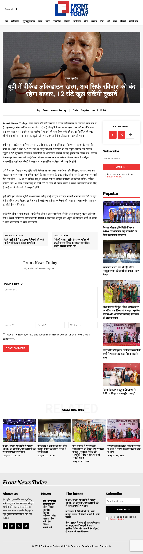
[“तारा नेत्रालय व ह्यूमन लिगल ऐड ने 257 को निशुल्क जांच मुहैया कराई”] (121, 374)
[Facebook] (113, 135)
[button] (11, 9)
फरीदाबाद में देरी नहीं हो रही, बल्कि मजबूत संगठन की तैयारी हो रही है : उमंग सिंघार (121, 270)
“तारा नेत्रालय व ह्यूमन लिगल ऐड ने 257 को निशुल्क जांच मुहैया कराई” (119, 391)
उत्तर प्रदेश (71, 78)
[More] (130, 135)
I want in (120, 167)
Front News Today (54, 110)
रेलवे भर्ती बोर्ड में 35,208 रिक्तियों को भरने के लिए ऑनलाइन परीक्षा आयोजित (24, 241)
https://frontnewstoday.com (39, 268)
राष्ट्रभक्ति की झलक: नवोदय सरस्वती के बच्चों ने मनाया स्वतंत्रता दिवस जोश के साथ (121, 353)
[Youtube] (26, 526)
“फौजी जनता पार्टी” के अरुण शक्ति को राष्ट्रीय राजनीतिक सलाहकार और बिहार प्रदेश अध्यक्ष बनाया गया (72, 242)
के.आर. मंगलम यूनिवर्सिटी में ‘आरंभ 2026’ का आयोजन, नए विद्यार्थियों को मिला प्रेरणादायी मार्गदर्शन (120, 231)
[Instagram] (12, 526)
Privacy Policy (114, 177)
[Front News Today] (11, 265)
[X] (121, 135)
